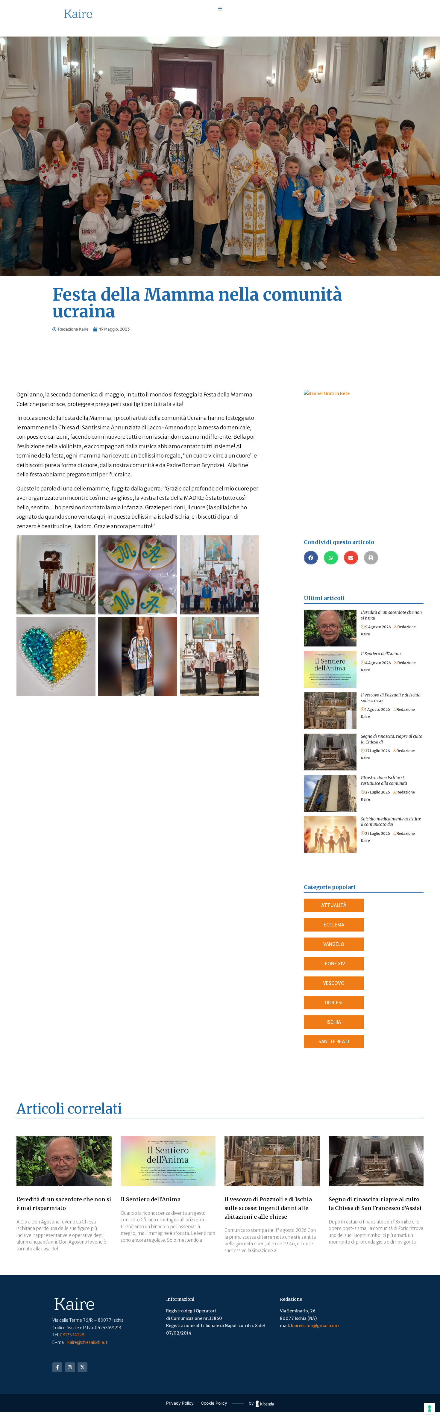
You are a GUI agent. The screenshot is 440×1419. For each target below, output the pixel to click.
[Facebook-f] (57, 1367)
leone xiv (333, 964)
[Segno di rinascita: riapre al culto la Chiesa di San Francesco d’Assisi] (330, 737)
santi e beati (333, 1041)
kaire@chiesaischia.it (87, 1342)
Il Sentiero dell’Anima (381, 653)
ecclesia (334, 925)
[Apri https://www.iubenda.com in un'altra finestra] (265, 1403)
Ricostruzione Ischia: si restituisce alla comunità (384, 780)
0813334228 (72, 1335)
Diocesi (333, 1002)
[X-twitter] (82, 1367)
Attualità (333, 905)
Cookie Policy (214, 1403)
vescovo (334, 983)
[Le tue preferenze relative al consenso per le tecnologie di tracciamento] (429, 1408)
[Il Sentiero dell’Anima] (330, 654)
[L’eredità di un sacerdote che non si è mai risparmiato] (330, 613)
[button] (311, 557)
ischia (334, 1022)
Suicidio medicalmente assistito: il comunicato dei (391, 821)
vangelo (333, 944)
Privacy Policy (180, 1403)
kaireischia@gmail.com (315, 1325)
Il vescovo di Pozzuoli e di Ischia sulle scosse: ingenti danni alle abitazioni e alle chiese (268, 1208)
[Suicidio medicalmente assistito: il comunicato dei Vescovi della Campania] (330, 820)
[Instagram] (70, 1367)
